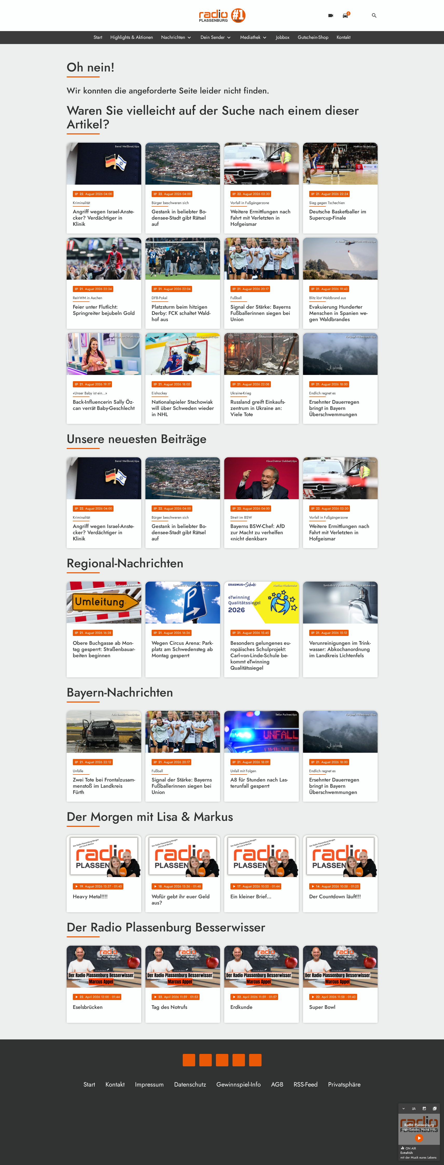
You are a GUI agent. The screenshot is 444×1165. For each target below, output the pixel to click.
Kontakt (343, 37)
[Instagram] (92, 15)
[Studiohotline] (113, 15)
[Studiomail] (103, 15)
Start (98, 37)
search (374, 15)
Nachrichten (173, 37)
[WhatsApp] (72, 15)
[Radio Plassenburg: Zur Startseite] (222, 15)
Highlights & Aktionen (131, 37)
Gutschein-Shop (313, 37)
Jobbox (283, 37)
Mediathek (250, 37)
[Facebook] (82, 15)
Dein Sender (213, 37)
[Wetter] (360, 15)
